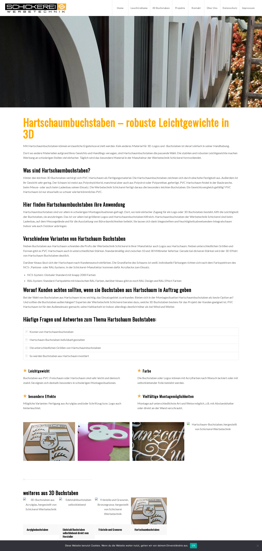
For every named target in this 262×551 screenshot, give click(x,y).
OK (193, 545)
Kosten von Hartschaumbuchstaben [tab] (51, 331)
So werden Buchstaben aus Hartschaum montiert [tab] (59, 356)
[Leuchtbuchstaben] (35, 8)
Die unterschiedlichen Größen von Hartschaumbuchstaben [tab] (65, 347)
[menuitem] (120, 8)
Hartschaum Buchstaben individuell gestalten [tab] (57, 339)
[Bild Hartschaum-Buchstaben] (50, 443)
